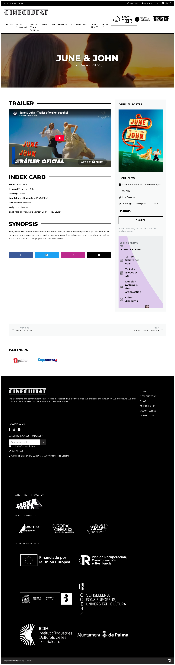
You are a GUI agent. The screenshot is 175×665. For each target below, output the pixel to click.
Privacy (21, 661)
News (45, 24)
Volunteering (78, 24)
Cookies (28, 661)
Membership (147, 406)
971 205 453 (133, 3)
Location (147, 3)
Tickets (140, 220)
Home (9, 24)
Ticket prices (94, 26)
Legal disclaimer (10, 661)
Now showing (21, 26)
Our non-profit (149, 415)
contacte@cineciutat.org (24, 446)
